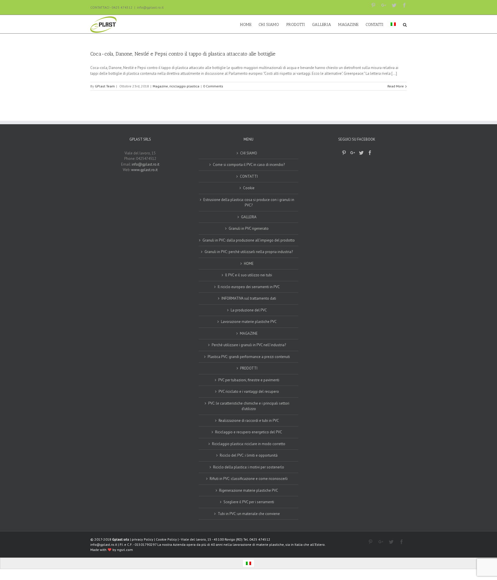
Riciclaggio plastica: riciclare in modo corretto (248, 443)
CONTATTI (249, 176)
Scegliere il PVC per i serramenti (248, 501)
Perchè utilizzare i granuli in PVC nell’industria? (249, 344)
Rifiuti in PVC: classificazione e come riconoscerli (249, 478)
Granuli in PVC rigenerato (249, 228)
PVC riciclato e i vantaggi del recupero (249, 391)
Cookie (249, 187)
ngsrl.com (125, 550)
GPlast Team (105, 86)
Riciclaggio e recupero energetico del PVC (248, 432)
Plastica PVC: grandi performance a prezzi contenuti (249, 356)
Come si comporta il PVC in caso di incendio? (249, 164)
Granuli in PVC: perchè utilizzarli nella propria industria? (248, 251)
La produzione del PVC (249, 310)
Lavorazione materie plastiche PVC (249, 321)
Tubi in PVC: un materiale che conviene (249, 513)
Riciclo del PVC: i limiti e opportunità (249, 455)
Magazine (160, 86)
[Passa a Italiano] (248, 563)
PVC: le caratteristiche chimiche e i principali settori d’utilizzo (248, 406)
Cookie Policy (166, 539)
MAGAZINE (249, 333)
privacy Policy (142, 539)
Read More (395, 86)
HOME (249, 263)
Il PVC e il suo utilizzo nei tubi (248, 275)
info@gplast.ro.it (150, 7)
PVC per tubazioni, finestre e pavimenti (248, 380)
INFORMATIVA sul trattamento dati (248, 298)
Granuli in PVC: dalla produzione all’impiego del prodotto (248, 240)
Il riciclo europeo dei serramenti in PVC (249, 286)
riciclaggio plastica (184, 86)
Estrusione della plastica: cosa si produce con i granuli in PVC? (248, 202)
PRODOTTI (248, 368)
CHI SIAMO (248, 153)
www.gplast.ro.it (144, 169)
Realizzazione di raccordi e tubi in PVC (249, 420)
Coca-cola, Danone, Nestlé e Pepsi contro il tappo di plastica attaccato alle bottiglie (183, 54)
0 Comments (213, 86)
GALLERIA (249, 217)
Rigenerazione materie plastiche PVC (248, 490)
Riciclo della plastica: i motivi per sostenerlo (248, 467)
